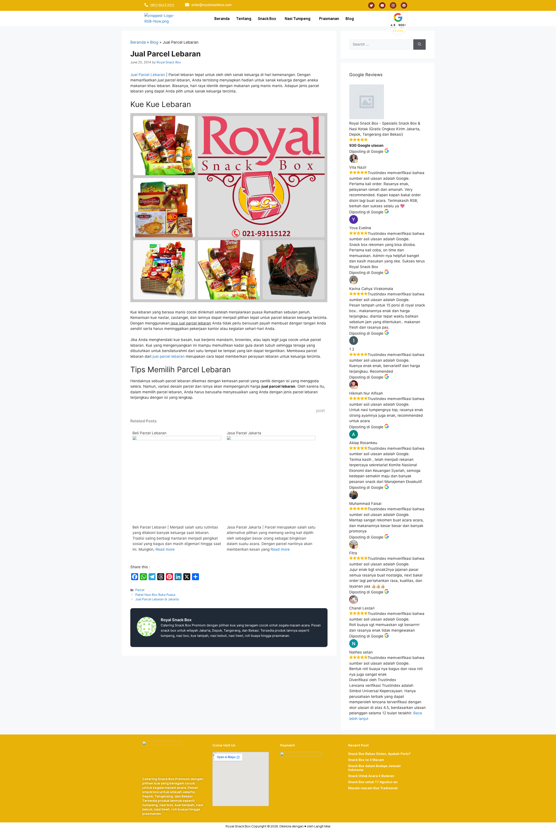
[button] (268, 18)
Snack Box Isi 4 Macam (366, 760)
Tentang (243, 18)
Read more (165, 549)
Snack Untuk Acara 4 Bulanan (371, 776)
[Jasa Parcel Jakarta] (271, 439)
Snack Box (267, 18)
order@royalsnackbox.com (211, 5)
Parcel (139, 590)
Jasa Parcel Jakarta (244, 433)
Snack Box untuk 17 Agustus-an (372, 782)
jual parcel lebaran (168, 356)
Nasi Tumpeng (297, 18)
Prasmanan (329, 18)
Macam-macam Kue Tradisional (372, 788)
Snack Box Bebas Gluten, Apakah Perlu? (379, 754)
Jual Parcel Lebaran (147, 74)
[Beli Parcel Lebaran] (176, 439)
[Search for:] (381, 44)
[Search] (419, 44)
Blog (350, 18)
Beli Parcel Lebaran (149, 433)
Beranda (222, 18)
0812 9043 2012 (162, 5)
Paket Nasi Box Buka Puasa (155, 594)
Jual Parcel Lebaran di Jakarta (157, 599)
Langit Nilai (322, 826)
